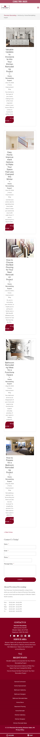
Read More (9, 119)
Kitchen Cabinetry (20, 715)
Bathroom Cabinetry (20, 690)
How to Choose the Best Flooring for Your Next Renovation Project (10, 270)
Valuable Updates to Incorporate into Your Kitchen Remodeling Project (9, 60)
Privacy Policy (20, 730)
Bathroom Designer (20, 694)
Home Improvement (20, 686)
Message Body (9, 564)
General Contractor (20, 681)
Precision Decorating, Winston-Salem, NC (22, 727)
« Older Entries (8, 532)
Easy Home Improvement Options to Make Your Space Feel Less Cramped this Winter (9, 165)
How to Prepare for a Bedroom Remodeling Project (9, 465)
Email (6, 551)
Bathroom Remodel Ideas (20, 698)
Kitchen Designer (20, 719)
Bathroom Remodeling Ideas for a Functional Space (9, 368)
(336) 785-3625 (20, 1)
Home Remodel (20, 710)
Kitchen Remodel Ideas (20, 723)
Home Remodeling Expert (9, 78)
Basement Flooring (20, 706)
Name (6, 544)
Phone (6, 557)
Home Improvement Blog (9, 87)
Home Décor (20, 702)
